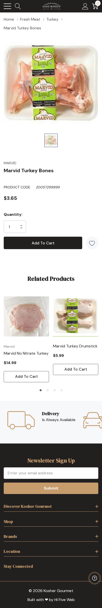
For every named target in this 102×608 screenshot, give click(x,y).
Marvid (10, 163)
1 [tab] (41, 390)
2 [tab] (48, 390)
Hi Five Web (64, 599)
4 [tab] (61, 390)
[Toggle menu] (7, 6)
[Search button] (18, 6)
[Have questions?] (95, 578)
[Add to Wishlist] (92, 243)
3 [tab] (54, 390)
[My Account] (85, 6)
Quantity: (13, 214)
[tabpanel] (26, 338)
